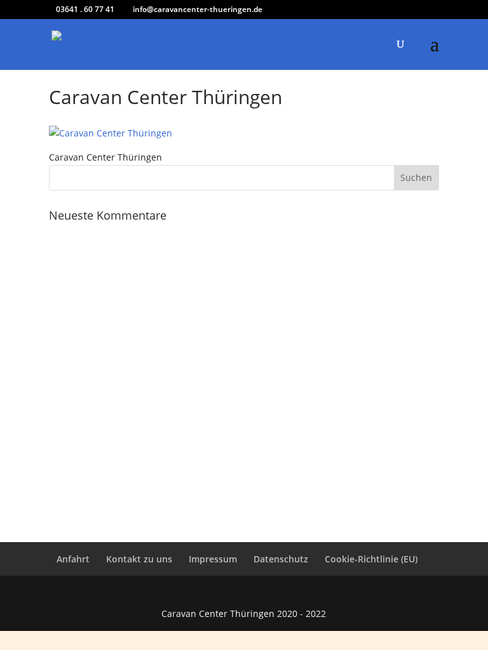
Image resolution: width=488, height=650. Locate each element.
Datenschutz (281, 559)
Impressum (213, 559)
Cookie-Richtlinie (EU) (371, 559)
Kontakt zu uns (139, 559)
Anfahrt (73, 559)
